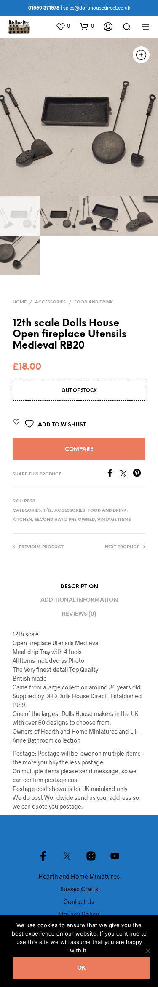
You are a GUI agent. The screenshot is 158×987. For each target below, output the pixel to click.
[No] (147, 951)
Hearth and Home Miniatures (79, 876)
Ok (81, 968)
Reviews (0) (79, 614)
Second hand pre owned (65, 520)
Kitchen (22, 520)
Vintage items (114, 520)
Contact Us (79, 901)
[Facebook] (113, 474)
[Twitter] (126, 474)
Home (20, 302)
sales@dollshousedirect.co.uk (96, 8)
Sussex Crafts (79, 889)
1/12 (47, 510)
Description (79, 587)
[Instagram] (91, 856)
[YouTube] (115, 856)
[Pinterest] (139, 474)
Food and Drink (93, 302)
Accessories (50, 302)
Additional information (79, 600)
